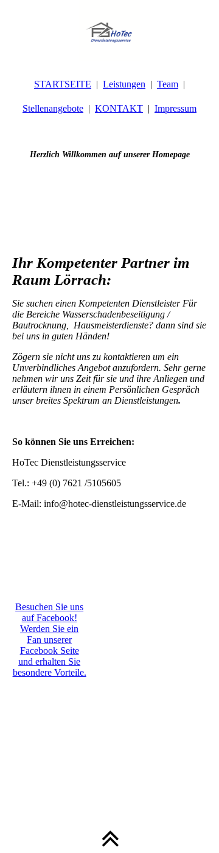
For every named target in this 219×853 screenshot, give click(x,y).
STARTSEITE (62, 84)
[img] (109, 30)
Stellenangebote (53, 108)
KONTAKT (119, 108)
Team (167, 84)
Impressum (175, 108)
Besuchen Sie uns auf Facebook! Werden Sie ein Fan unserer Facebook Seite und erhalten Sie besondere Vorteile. (49, 640)
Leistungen (124, 84)
